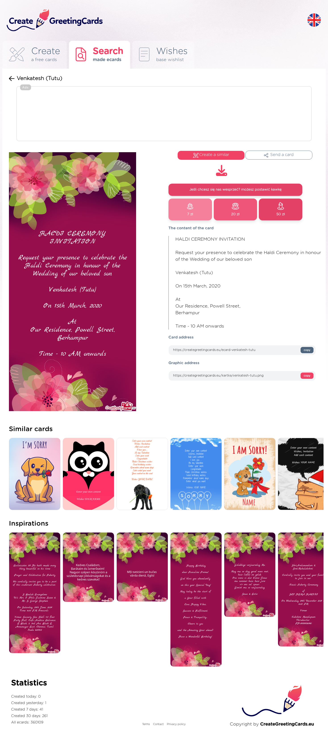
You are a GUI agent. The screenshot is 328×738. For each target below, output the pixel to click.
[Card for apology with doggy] (143, 474)
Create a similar (214, 155)
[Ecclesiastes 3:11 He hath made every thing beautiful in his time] (36, 593)
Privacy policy (176, 724)
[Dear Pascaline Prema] (197, 599)
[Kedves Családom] (89, 567)
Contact (158, 724)
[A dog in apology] (36, 474)
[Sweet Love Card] (89, 474)
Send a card (282, 155)
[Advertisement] (164, 114)
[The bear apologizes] (251, 474)
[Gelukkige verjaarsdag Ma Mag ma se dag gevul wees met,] (251, 575)
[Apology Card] (197, 474)
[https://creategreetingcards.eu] (153, 20)
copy (307, 350)
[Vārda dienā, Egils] (143, 567)
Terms (146, 724)
